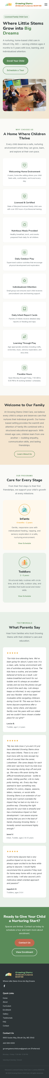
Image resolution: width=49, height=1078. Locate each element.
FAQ (4, 1022)
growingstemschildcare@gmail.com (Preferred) (21, 1049)
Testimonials (7, 1018)
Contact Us (24, 942)
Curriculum (7, 1006)
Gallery (5, 1014)
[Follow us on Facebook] (4, 986)
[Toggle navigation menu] (46, 4)
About (5, 1002)
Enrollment (7, 1010)
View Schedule (24, 543)
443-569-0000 (9, 1043)
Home (5, 998)
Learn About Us (24, 454)
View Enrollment (24, 952)
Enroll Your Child (15, 61)
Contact (6, 1026)
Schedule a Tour (15, 70)
